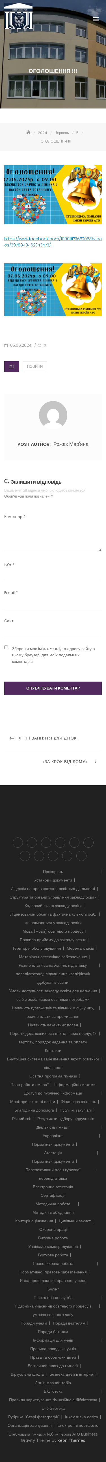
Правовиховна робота (53, 1263)
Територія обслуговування (36, 948)
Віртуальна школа (27, 1374)
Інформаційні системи (75, 1084)
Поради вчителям (69, 1323)
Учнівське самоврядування (53, 1246)
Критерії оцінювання (34, 1221)
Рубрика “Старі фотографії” (39, 856)
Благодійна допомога (34, 1110)
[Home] (28, 132)
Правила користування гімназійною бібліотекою (53, 1400)
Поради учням (34, 1323)
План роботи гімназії (29, 1084)
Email (11, 593)
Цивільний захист (75, 1221)
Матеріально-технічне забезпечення (53, 957)
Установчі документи (53, 880)
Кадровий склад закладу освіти (53, 905)
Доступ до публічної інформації (46, 842)
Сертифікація (53, 1195)
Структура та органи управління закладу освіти (53, 897)
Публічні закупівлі (76, 1110)
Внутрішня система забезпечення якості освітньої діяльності (32, 842)
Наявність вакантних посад (53, 1025)
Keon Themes (71, 1440)
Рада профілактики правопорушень (53, 1280)
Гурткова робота (53, 1255)
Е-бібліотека (53, 1408)
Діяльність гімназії (60, 842)
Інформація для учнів (88, 842)
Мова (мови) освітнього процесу (53, 931)
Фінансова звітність (78, 1101)
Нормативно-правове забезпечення (53, 1272)
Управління (53, 1136)
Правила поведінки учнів (53, 1349)
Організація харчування (67, 856)
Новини (35, 366)
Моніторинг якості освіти (32, 1101)
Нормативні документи (53, 1144)
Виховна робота (53, 1238)
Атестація (53, 1153)
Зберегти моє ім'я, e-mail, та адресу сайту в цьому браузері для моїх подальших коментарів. (53, 655)
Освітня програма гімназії (53, 1076)
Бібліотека (25, 856)
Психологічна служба (74, 842)
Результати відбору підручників (65, 1118)
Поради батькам (53, 1331)
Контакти (53, 1050)
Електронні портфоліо (81, 856)
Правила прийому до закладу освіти (53, 940)
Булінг (53, 1289)
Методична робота (53, 1204)
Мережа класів (80, 948)
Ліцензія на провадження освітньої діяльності (53, 888)
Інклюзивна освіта (53, 856)
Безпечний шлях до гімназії (53, 1366)
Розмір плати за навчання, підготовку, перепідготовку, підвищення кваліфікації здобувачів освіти (53, 973)
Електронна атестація (53, 1187)
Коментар (14, 516)
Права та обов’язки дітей (53, 1357)
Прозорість (18, 842)
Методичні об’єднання (53, 1212)
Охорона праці (53, 1229)
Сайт (8, 621)
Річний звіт (22, 1118)
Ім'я (9, 565)
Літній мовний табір (53, 1383)
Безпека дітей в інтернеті (72, 1374)
